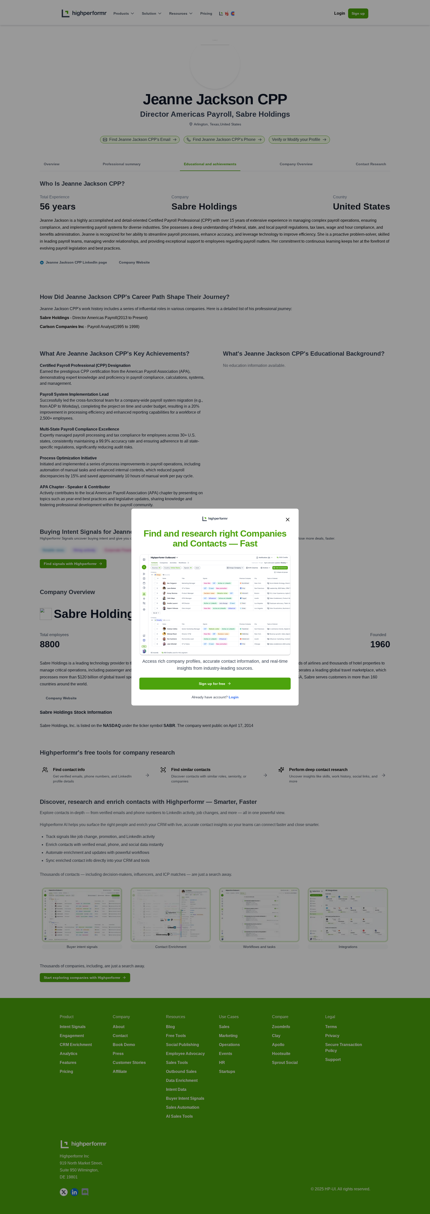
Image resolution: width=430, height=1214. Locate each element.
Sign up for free (212, 683)
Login (234, 697)
